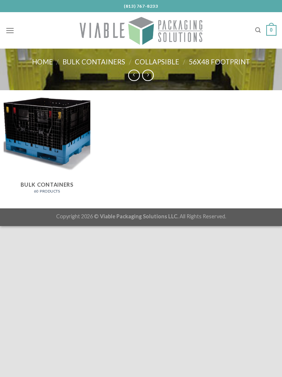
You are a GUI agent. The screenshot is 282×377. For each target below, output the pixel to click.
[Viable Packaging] (141, 30)
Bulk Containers (93, 62)
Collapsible (157, 62)
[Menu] (10, 30)
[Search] (258, 30)
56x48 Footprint (219, 62)
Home (42, 62)
